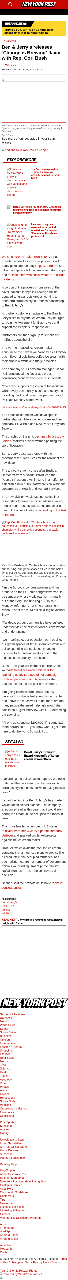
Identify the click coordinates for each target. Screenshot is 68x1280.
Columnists (7, 1112)
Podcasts (6, 1104)
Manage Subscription (13, 1157)
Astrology (6, 1079)
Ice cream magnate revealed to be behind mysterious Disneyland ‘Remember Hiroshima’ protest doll (44, 230)
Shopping (6, 1050)
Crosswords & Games (13, 1108)
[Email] (16, 4)
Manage (5, 1133)
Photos (4, 1086)
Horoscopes (7, 1097)
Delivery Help (8, 1164)
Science (5, 1068)
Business (6, 1035)
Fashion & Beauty (11, 1046)
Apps (3, 1224)
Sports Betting (8, 1032)
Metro (3, 1021)
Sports (4, 1028)
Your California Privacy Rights (18, 1270)
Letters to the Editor (12, 1206)
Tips (2, 1199)
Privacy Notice (42, 1262)
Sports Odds (7, 1101)
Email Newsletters (11, 1143)
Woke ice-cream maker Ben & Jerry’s (27, 256)
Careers (5, 1214)
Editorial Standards (12, 1177)
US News (6, 1017)
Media (4, 1061)
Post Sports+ (8, 1122)
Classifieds (7, 1115)
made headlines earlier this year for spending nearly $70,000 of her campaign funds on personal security (30, 674)
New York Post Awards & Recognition (23, 1181)
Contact (5, 1252)
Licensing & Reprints (13, 1210)
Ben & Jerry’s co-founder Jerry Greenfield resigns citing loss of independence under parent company (37, 209)
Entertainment (8, 1043)
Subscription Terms (20, 1262)
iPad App (5, 1231)
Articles (4, 1129)
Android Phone (9, 1235)
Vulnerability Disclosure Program (20, 1217)
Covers (4, 1094)
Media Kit (6, 1248)
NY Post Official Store (13, 1146)
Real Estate (7, 1057)
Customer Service (11, 1185)
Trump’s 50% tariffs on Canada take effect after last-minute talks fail (28, 31)
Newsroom (6, 1203)
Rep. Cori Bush (45, 266)
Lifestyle (5, 1054)
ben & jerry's (9, 902)
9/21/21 (6, 913)
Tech (3, 1065)
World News (7, 1025)
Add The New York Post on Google (26, 150)
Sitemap (57, 1262)
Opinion (5, 1039)
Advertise (6, 1245)
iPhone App (7, 1227)
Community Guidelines (14, 1192)
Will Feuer (10, 65)
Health (4, 1072)
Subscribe (6, 1125)
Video (3, 1083)
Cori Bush (8, 906)
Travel (4, 1075)
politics (6, 909)
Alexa (3, 1090)
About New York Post (13, 1174)
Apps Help (6, 1188)
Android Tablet (9, 1238)
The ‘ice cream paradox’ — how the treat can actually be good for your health (45, 173)
